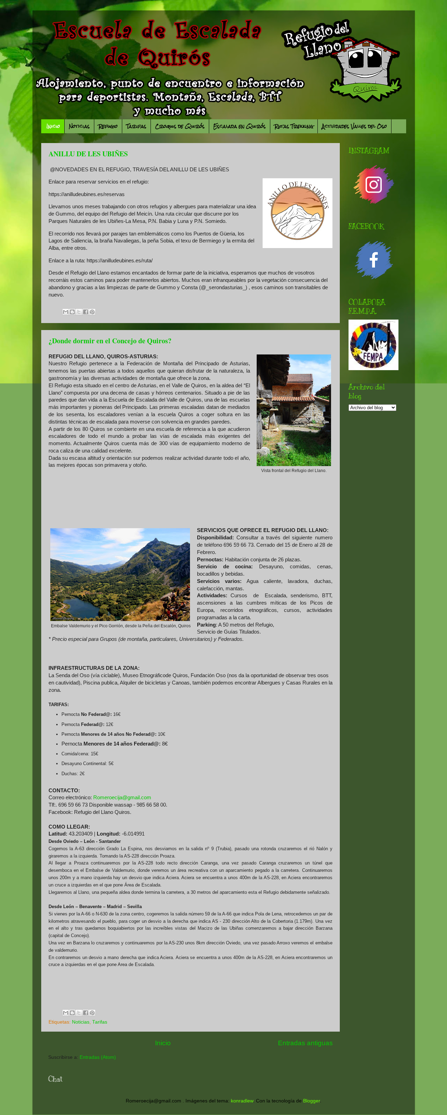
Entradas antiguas (305, 1043)
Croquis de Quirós (180, 126)
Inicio (53, 126)
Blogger (311, 1100)
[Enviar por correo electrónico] (65, 311)
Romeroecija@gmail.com (122, 797)
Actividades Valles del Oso (354, 126)
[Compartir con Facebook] (85, 311)
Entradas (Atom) (98, 1057)
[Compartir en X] (78, 311)
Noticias (79, 126)
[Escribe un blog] (72, 311)
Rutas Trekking (293, 126)
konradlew (242, 1100)
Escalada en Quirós (239, 126)
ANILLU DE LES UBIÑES (88, 154)
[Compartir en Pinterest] (92, 311)
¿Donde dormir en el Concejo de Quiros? (110, 341)
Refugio (108, 126)
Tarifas (136, 126)
